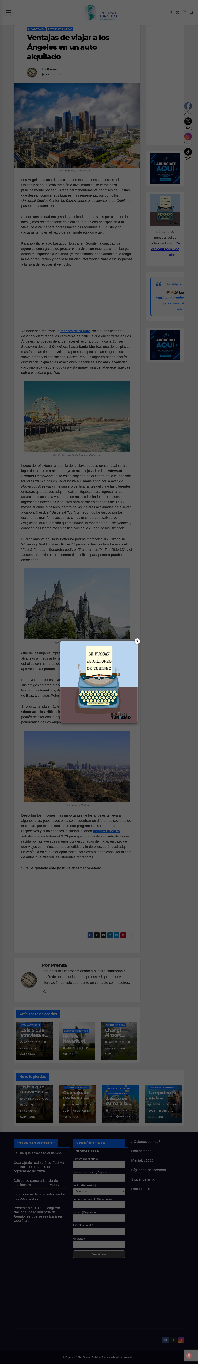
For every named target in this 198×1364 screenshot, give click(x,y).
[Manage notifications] (189, 1355)
